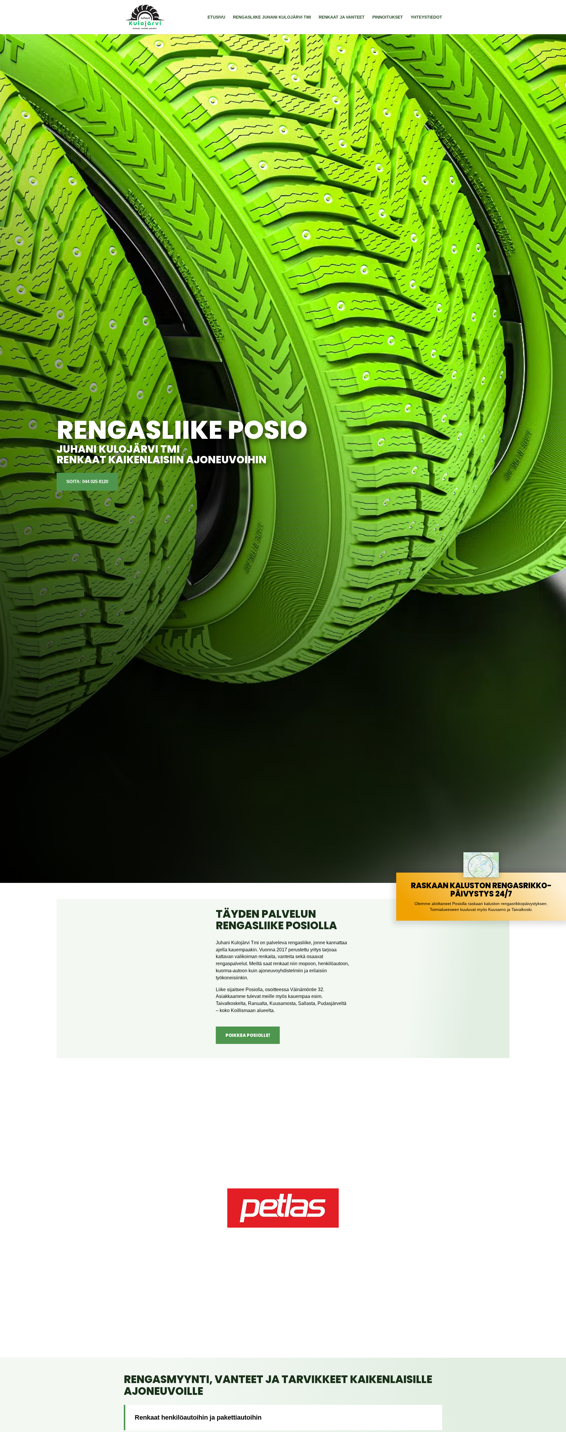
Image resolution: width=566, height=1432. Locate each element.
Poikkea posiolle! (248, 1035)
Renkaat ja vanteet (342, 17)
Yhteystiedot (426, 17)
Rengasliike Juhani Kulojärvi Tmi (272, 17)
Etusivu (216, 17)
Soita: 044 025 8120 (87, 481)
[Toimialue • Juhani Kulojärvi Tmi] (481, 875)
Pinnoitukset (387, 17)
